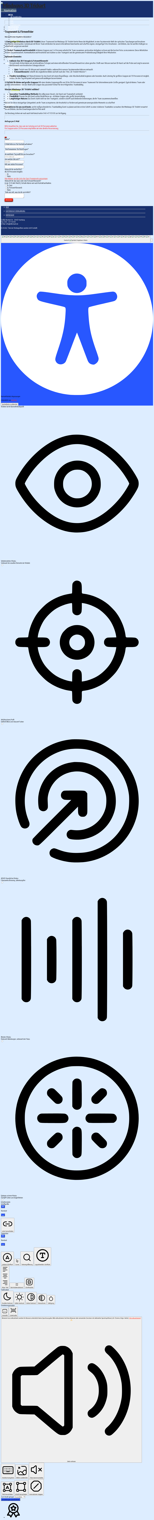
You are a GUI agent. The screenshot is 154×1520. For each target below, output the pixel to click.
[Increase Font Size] (3, 1206)
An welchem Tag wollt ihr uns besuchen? (20, 154)
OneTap (13, 400)
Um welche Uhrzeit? (12, 159)
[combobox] (75, 239)
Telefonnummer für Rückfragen (17, 149)
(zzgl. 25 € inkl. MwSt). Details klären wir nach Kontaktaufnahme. (28, 183)
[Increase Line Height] (3, 1236)
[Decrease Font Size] (3, 1214)
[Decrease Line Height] (3, 1244)
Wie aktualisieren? (135, 1318)
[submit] (6, 137)
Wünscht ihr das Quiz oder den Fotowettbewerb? (23, 181)
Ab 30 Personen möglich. (14, 171)
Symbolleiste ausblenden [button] (9, 404)
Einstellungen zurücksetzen (10, 1499)
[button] (152, 240)
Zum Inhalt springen (7, 1497)
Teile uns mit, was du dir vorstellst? (18, 192)
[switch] (2, 565)
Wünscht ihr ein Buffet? (13, 169)
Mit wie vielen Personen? (14, 164)
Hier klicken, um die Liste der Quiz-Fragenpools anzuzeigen (26, 178)
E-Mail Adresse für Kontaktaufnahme (19, 144)
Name (7, 139)
